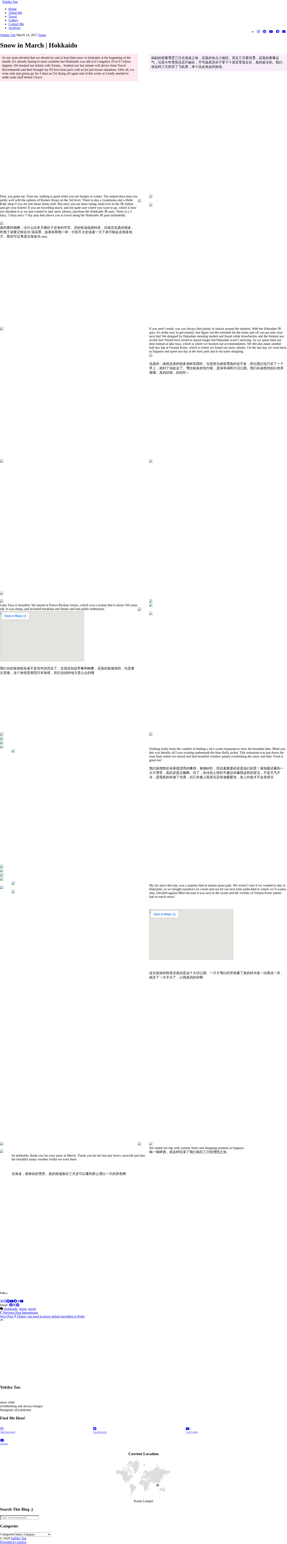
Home (12, 9)
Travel (12, 16)
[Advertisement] (126, 1351)
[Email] (284, 32)
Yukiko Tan (10, 2)
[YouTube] (271, 32)
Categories (7, 1534)
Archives (14, 28)
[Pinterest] (264, 32)
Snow (23, 1309)
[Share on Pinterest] (17, 1305)
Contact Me (16, 24)
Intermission (20, 1312)
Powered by (13, 1542)
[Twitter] (1, 1301)
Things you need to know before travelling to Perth (42, 1316)
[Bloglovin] (18, 1301)
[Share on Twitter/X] (14, 1305)
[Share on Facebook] (11, 1305)
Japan (42, 35)
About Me (15, 12)
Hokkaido (10, 1309)
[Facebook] (277, 32)
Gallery (13, 20)
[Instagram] (258, 32)
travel (32, 1309)
